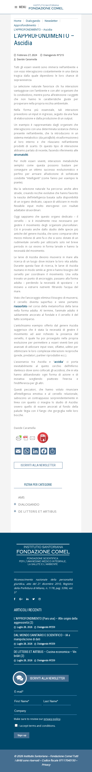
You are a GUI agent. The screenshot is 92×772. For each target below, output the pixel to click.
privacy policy (52, 719)
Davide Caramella (27, 59)
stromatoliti (21, 154)
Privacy (46, 764)
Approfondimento (25, 25)
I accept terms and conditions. (36, 726)
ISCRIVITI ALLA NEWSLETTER (38, 465)
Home (17, 21)
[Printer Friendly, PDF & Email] (25, 438)
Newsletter (51, 21)
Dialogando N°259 (46, 627)
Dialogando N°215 (53, 55)
